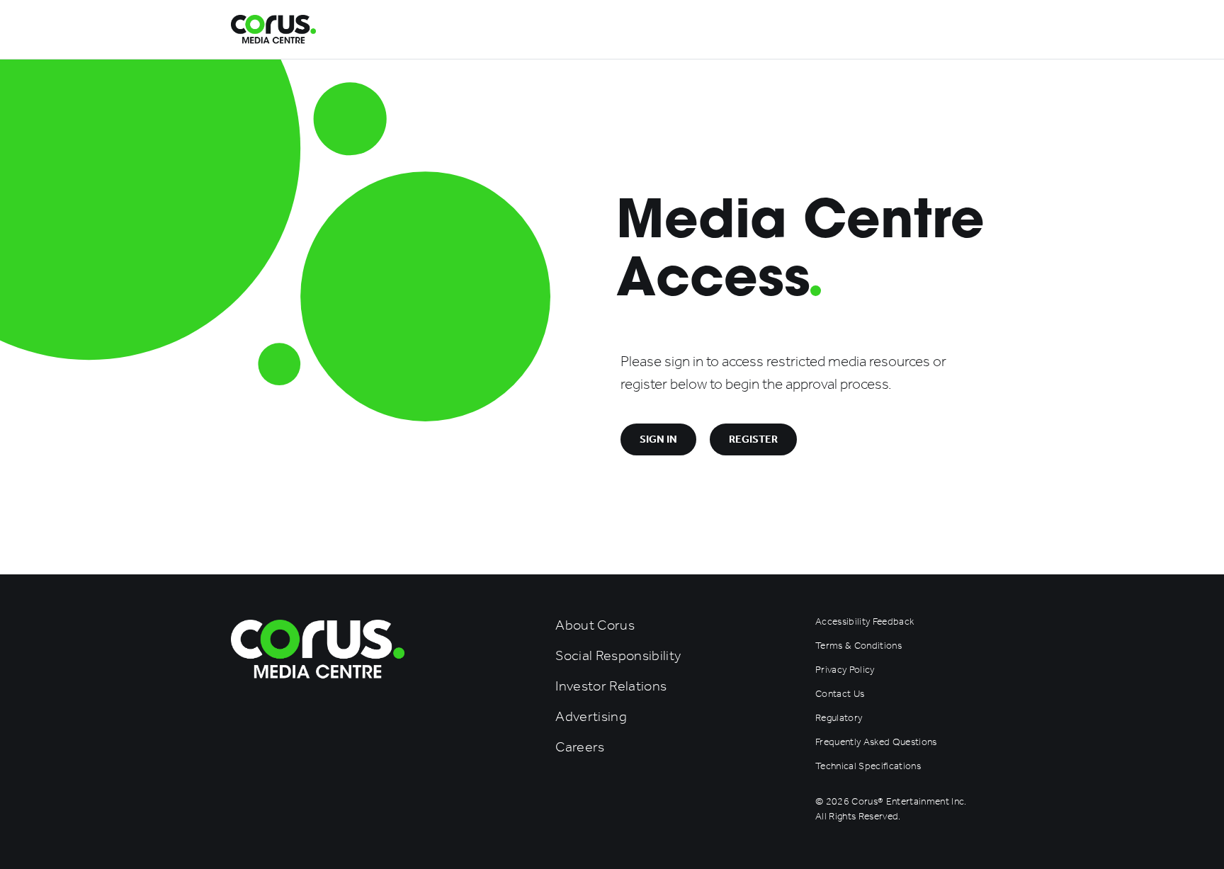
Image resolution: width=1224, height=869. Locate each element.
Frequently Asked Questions (876, 742)
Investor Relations (611, 685)
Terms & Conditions (858, 646)
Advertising (591, 716)
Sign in (658, 439)
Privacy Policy (845, 670)
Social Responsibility (618, 655)
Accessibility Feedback (864, 621)
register (753, 439)
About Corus (595, 624)
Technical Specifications (868, 766)
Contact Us (839, 694)
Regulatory (838, 718)
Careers (579, 746)
